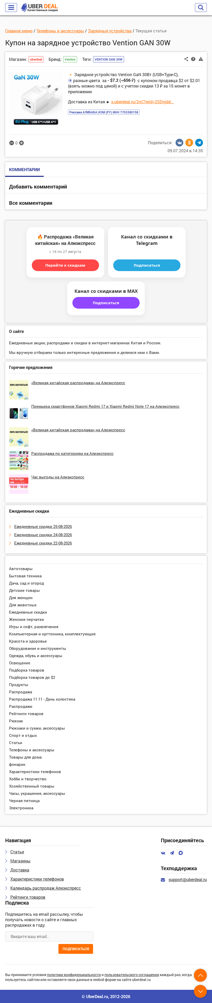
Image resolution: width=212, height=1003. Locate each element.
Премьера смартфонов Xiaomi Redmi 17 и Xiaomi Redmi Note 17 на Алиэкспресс (105, 406)
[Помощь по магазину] (193, 58)
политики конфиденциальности (74, 975)
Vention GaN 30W (109, 59)
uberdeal (36, 59)
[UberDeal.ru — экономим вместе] (39, 7)
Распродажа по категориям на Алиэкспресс (72, 453)
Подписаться (147, 265)
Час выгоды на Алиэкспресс (57, 477)
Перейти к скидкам (65, 265)
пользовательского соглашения (131, 975)
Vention (70, 59)
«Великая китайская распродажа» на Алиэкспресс (78, 382)
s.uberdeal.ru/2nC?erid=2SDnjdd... (142, 101)
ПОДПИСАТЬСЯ (76, 948)
